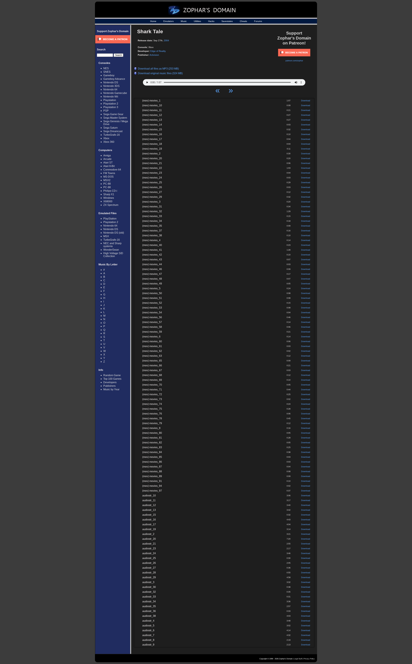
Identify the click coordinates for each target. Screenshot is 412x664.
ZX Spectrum (110, 205)
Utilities (197, 21)
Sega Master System (115, 117)
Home (153, 21)
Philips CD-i (110, 190)
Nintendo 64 (110, 89)
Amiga (107, 155)
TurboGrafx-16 (111, 134)
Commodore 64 (112, 169)
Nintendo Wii (110, 96)
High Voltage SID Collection (113, 255)
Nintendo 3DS (111, 86)
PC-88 (107, 183)
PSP (106, 110)
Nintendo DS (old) (113, 232)
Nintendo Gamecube (115, 93)
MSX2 (106, 180)
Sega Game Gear (113, 114)
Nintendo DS (110, 82)
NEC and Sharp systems (112, 245)
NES (106, 68)
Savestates (227, 21)
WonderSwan (111, 249)
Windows (108, 198)
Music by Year (111, 389)
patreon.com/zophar (294, 61)
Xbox (106, 138)
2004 (166, 40)
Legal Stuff (298, 659)
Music (184, 21)
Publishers (109, 385)
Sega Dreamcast (112, 131)
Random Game (112, 375)
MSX (106, 236)
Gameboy (108, 75)
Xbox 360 (108, 141)
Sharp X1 (108, 194)
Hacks (211, 21)
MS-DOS (108, 176)
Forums (258, 21)
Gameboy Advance (114, 79)
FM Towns (109, 173)
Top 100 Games (112, 378)
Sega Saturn (110, 127)
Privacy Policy (309, 659)
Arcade (107, 159)
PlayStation (110, 218)
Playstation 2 (110, 103)
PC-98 (107, 187)
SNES (107, 71)
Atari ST (108, 162)
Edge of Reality (158, 51)
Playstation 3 (110, 107)
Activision (154, 55)
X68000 (107, 201)
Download (305, 101)
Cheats (243, 21)
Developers (110, 382)
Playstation (109, 100)
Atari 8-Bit (109, 166)
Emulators (168, 21)
